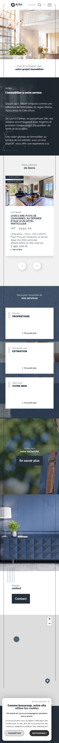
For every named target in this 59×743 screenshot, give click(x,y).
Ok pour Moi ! (39, 733)
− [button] (50, 623)
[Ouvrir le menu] (50, 5)
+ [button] (50, 619)
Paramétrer (14, 733)
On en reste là (39, 701)
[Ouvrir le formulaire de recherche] (39, 5)
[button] (37, 266)
